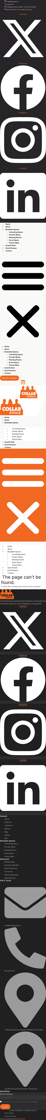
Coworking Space (16, 232)
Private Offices (14, 235)
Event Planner (11, 248)
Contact (8, 251)
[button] (23, 298)
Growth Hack (10, 245)
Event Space (14, 240)
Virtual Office (14, 243)
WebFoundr (21, 1119)
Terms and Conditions (24, 1101)
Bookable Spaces (12, 229)
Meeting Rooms (15, 237)
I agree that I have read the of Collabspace (20, 1101)
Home (7, 224)
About (7, 227)
